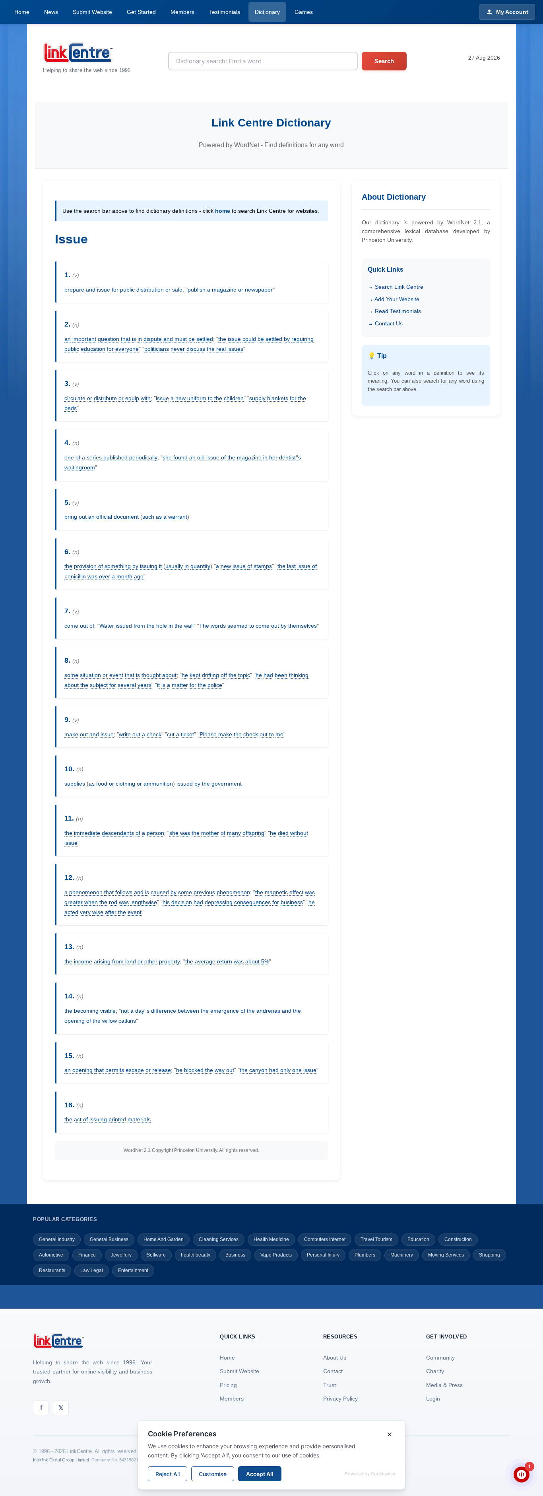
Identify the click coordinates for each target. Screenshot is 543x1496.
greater (73, 902)
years (144, 685)
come (71, 626)
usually (174, 566)
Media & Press (444, 1385)
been (281, 675)
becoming (86, 1011)
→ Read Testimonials (394, 311)
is (134, 339)
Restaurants (52, 1270)
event (116, 675)
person (155, 833)
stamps (263, 566)
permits (114, 1070)
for (115, 289)
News (51, 12)
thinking (298, 675)
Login (433, 1398)
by (287, 339)
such (148, 517)
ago (139, 576)
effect (296, 892)
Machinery (401, 1255)
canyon (258, 1070)
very (85, 912)
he (185, 675)
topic (244, 675)
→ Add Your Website (393, 299)
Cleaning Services (219, 1239)
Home (21, 12)
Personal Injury (323, 1255)
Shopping (489, 1255)
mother (210, 833)
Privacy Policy (340, 1398)
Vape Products (276, 1255)
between (188, 1011)
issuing (148, 566)
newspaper (259, 289)
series (94, 457)
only (285, 1070)
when (91, 902)
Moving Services (446, 1255)
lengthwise (143, 902)
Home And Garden (164, 1239)
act (77, 1119)
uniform (196, 398)
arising (102, 961)
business (292, 902)
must (181, 339)
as (159, 517)
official (104, 517)
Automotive (51, 1255)
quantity (200, 566)
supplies (74, 783)
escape (135, 1070)
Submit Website (92, 12)
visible (108, 1011)
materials (139, 1119)
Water (106, 626)
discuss (195, 349)
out (83, 517)
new (180, 398)
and (90, 289)
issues (235, 349)
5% (265, 961)
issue (103, 289)
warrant (177, 517)
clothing (125, 783)
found (180, 457)
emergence (224, 1011)
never (178, 349)
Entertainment (133, 1270)
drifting (210, 675)
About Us (334, 1357)
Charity (435, 1371)
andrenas (268, 1011)
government (226, 783)
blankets (277, 398)
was (92, 576)
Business (235, 1255)
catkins (127, 1020)
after (110, 912)
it (160, 566)
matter (180, 685)
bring (70, 517)
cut (171, 734)
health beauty (195, 1255)
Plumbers (365, 1255)
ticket (187, 734)
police (215, 685)
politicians (156, 349)
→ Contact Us (385, 323)
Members (182, 12)
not (125, 1011)
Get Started (141, 12)
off (224, 675)
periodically (143, 457)
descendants (118, 833)
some (71, 675)
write (125, 734)
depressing (219, 902)
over (104, 576)
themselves (302, 626)
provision (85, 566)
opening (74, 1020)
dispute (153, 339)
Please (208, 734)
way (220, 1070)
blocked (194, 1070)
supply (257, 398)
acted (71, 912)
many (234, 833)
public (127, 289)
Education (418, 1239)
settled (204, 339)
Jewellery (121, 1255)
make (71, 734)
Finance (87, 1255)
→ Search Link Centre (395, 287)
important (84, 339)
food (101, 783)
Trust (329, 1385)
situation (90, 675)
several (127, 685)
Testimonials (224, 12)
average (205, 961)
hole (161, 626)
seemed (237, 626)
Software (156, 1255)
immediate (87, 833)
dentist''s (290, 457)
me (279, 734)
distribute (105, 398)
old (201, 457)
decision (181, 902)
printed (117, 1119)
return (224, 961)
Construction (458, 1239)
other (150, 961)
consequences (252, 902)
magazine (224, 289)
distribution (150, 289)
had (268, 675)
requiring (302, 339)
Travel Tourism (376, 1239)
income (83, 961)
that (125, 339)
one (69, 457)
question (108, 339)
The (204, 626)
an (67, 339)
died (283, 833)
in (140, 339)
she (167, 457)
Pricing (228, 1385)
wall (189, 626)
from (139, 626)
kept (195, 675)
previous (204, 892)
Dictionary (267, 12)
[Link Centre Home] (87, 53)
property (169, 961)
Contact (333, 1371)
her (273, 457)
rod (113, 902)
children (234, 398)
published (115, 457)
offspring (253, 833)
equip (132, 398)
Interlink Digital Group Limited (61, 1459)
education (93, 349)
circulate (74, 398)
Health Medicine (271, 1239)
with (146, 398)
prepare (74, 289)
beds (70, 408)
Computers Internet (324, 1239)
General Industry (57, 1239)
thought (151, 675)
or (168, 289)
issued (124, 626)
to (210, 398)
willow (109, 1020)
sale (177, 289)
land (130, 961)
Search (384, 61)
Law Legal (91, 1270)
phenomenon (86, 892)
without (299, 833)
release (161, 1070)
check (154, 734)
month (124, 576)
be (191, 339)
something (118, 566)
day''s (142, 1011)
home (222, 211)
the (222, 339)
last (291, 566)
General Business (109, 1239)
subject (99, 685)
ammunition (158, 783)
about (169, 675)
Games (304, 12)
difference (163, 1011)
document (126, 517)
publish (197, 289)
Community (440, 1357)
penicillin (75, 576)
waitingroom (79, 467)
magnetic (276, 892)
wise (97, 912)
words (218, 626)
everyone (127, 349)
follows (123, 892)
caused (160, 892)
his (166, 902)
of (78, 457)
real (221, 349)
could (249, 339)
